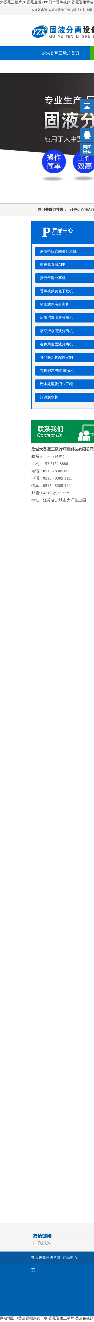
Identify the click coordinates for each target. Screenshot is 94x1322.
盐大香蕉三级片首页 (60, 53)
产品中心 (70, 1258)
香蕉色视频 (84, 1318)
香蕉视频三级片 (61, 1318)
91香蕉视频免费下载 (31, 1318)
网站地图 (7, 1318)
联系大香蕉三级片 (58, 66)
